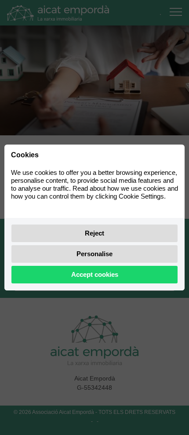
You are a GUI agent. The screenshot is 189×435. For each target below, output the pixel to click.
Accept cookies (94, 274)
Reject (94, 233)
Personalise (94, 253)
